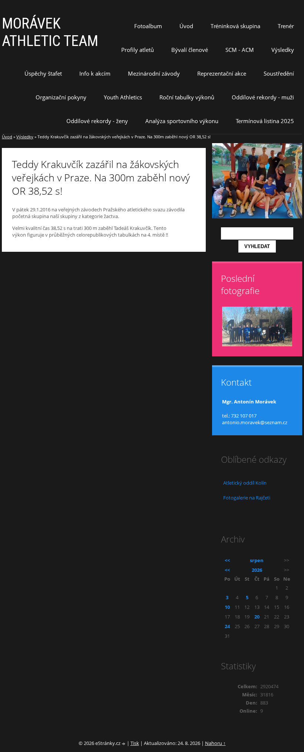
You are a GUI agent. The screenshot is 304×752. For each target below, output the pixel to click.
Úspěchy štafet (43, 73)
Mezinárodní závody (154, 73)
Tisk (134, 743)
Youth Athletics (123, 97)
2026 (257, 570)
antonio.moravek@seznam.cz (254, 422)
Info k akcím (94, 73)
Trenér (286, 26)
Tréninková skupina (235, 26)
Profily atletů (137, 49)
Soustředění (279, 73)
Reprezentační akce (221, 73)
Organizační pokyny (61, 97)
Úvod (186, 26)
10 (227, 607)
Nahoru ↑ (215, 743)
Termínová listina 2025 (265, 121)
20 (257, 616)
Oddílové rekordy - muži (263, 97)
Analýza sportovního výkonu (181, 121)
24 (227, 626)
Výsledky (282, 49)
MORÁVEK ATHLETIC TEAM (50, 32)
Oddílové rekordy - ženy (97, 121)
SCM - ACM (239, 49)
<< (227, 560)
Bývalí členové (189, 49)
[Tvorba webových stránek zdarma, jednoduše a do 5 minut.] (124, 744)
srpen (257, 560)
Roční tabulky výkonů (186, 97)
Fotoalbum (148, 26)
